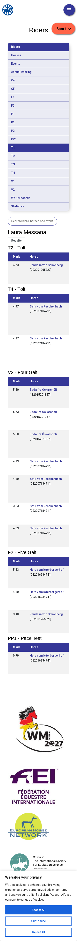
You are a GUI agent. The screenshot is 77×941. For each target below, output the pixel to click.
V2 (13, 189)
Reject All (38, 932)
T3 (13, 164)
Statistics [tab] (17, 206)
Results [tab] (16, 240)
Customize (38, 921)
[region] (38, 906)
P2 (13, 122)
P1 (13, 114)
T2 (13, 156)
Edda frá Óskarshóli (43, 389)
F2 (12, 105)
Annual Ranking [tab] (21, 72)
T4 (13, 172)
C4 (13, 80)
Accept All (38, 910)
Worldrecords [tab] (20, 198)
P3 (13, 130)
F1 (12, 97)
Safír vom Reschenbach (46, 306)
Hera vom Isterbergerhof (47, 569)
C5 (13, 88)
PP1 (13, 139)
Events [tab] (15, 63)
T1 (13, 147)
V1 (13, 181)
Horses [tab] (16, 55)
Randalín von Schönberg (46, 265)
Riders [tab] (15, 46)
